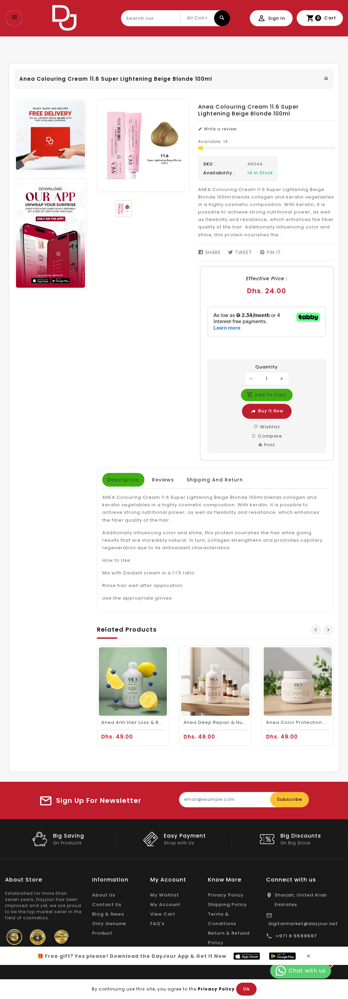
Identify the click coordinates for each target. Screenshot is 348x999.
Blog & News (108, 914)
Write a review (220, 129)
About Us (103, 895)
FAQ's (157, 923)
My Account (165, 904)
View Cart (162, 914)
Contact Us (106, 904)
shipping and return (215, 479)
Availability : (219, 173)
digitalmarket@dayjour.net (303, 923)
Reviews (163, 479)
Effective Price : (267, 278)
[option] (124, 209)
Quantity (266, 367)
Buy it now (270, 411)
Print (269, 445)
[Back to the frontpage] (326, 78)
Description (123, 479)
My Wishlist (164, 895)
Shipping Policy (227, 904)
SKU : (209, 164)
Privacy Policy (226, 895)
